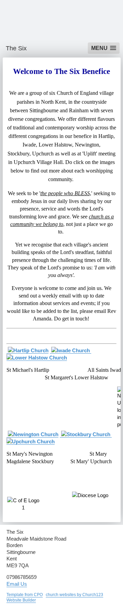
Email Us (16, 584)
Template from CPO (24, 594)
